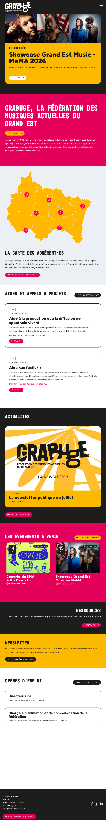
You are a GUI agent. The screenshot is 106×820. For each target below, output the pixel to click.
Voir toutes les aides (88, 295)
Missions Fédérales (10, 796)
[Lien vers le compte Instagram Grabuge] (97, 804)
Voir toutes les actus (20, 514)
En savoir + (16, 341)
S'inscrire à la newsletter (21, 659)
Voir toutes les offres (88, 682)
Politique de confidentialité (14, 808)
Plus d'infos (18, 78)
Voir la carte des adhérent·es (23, 275)
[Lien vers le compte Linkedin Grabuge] (101, 804)
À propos (6, 799)
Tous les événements (88, 538)
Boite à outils (92, 625)
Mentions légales (9, 805)
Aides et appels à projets (13, 802)
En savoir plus (16, 133)
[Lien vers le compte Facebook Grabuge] (92, 804)
